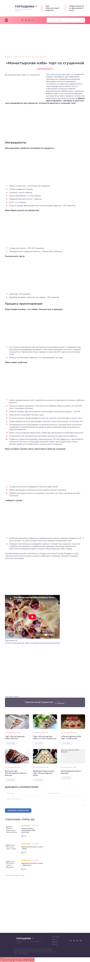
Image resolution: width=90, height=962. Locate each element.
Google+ (32, 20)
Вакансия (55, 941)
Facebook (29, 20)
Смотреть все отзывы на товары (15, 875)
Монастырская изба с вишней (71, 772)
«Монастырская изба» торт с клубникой (71, 737)
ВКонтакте (22, 20)
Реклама (54, 944)
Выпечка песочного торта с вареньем (32, 864)
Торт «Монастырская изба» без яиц (14, 737)
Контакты (55, 939)
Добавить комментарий (18, 810)
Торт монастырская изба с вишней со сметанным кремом (33, 643)
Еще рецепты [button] (11, 640)
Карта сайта (55, 937)
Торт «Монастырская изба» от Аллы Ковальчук (44, 737)
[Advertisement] (45, 41)
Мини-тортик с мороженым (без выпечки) (28, 830)
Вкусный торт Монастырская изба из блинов (15, 773)
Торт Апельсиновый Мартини (52, 8)
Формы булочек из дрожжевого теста (76, 8)
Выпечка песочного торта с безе (32, 848)
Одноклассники (26, 20)
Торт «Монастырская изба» (58, 74)
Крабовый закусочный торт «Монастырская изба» (43, 773)
